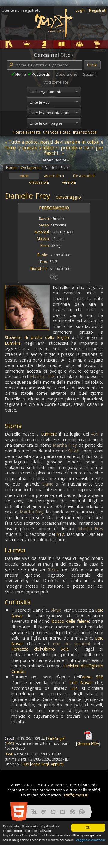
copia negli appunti (47, 764)
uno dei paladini (71, 643)
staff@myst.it (75, 795)
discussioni (39, 182)
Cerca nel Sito (52, 55)
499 (94, 434)
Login (81, 10)
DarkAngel (55, 738)
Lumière (13, 343)
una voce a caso (57, 132)
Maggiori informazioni (90, 840)
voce (24, 175)
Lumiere (49, 434)
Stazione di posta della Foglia (37, 337)
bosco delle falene (70, 621)
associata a (54, 175)
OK (88, 827)
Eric (73, 688)
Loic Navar (81, 682)
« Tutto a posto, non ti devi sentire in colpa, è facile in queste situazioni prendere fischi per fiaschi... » (54, 148)
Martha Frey (65, 445)
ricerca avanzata (27, 132)
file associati (84, 175)
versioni (69, 182)
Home (11, 167)
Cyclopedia (31, 167)
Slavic (73, 451)
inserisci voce (85, 132)
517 (60, 534)
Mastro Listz (42, 376)
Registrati (97, 10)
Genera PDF (88, 743)
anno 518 (92, 677)
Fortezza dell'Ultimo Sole (40, 649)
